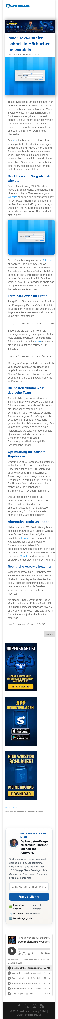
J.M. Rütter (16, 54)
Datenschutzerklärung (29, 1015)
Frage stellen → (29, 896)
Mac (15, 140)
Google (24, 556)
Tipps (36, 54)
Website (12, 197)
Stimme (47, 260)
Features (26, 538)
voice (38, 341)
